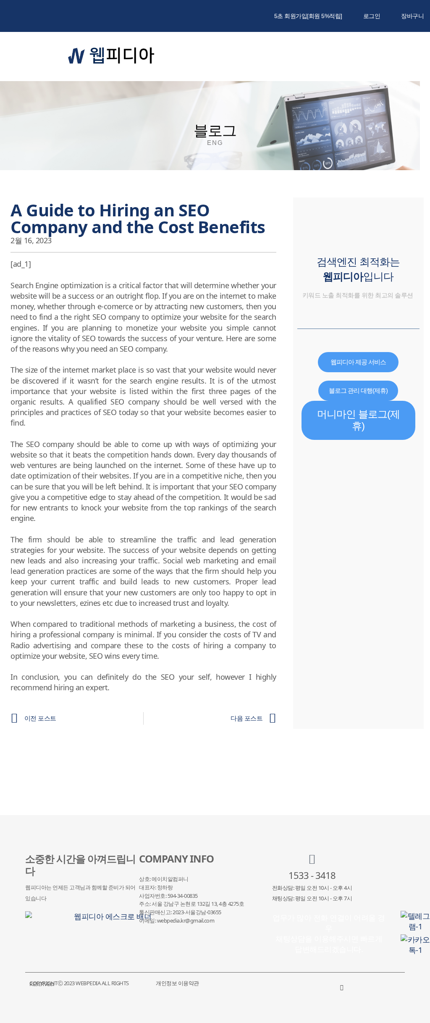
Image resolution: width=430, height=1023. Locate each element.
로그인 (371, 16)
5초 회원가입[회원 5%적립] (308, 16)
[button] (380, 56)
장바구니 (412, 16)
